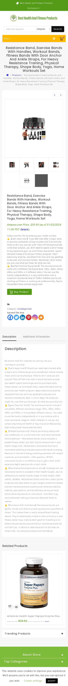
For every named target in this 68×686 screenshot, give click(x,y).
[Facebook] (10, 317)
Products (16, 75)
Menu (7, 38)
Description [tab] (9, 336)
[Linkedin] (22, 317)
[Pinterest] (28, 317)
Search (58, 29)
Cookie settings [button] (33, 680)
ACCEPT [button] (52, 681)
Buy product (21, 291)
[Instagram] (35, 317)
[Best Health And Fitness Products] (8, 75)
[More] (41, 317)
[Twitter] (16, 317)
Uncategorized (24, 309)
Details (25, 229)
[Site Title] (34, 18)
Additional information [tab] (36, 336)
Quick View (16, 607)
